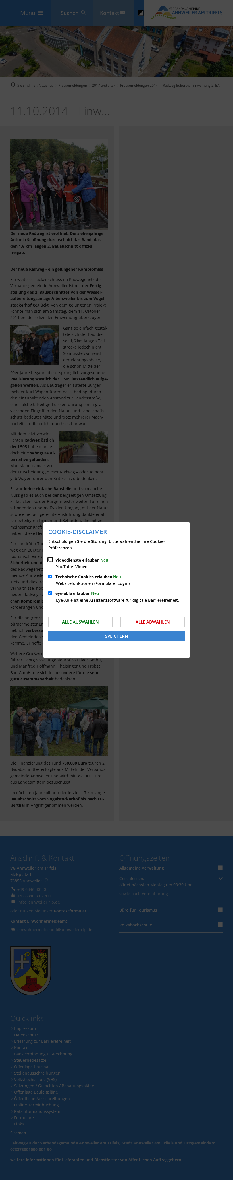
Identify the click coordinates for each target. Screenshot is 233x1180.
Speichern (116, 636)
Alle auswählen (80, 622)
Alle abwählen (153, 622)
